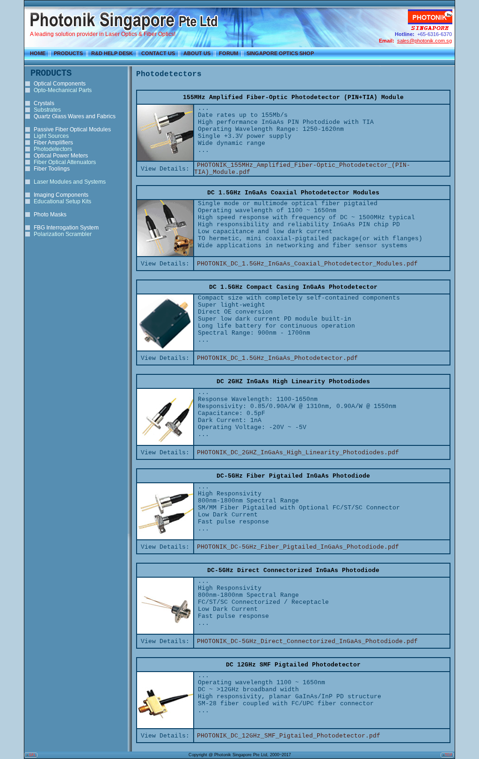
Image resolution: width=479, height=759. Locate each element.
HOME (37, 53)
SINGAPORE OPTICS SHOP (280, 53)
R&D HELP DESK (112, 53)
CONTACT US (158, 53)
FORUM (228, 53)
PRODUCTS (68, 53)
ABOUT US (196, 53)
